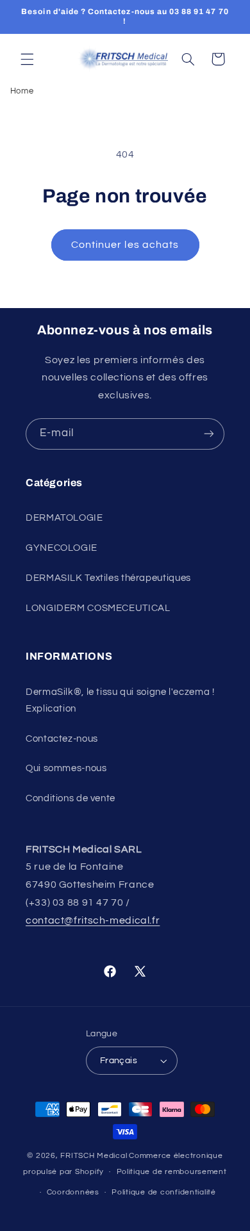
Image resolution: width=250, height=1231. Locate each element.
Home (22, 90)
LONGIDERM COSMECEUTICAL (98, 608)
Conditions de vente (70, 798)
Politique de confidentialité (164, 1192)
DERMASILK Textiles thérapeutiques (108, 578)
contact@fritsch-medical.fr (93, 920)
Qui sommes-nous (66, 768)
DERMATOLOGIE (64, 518)
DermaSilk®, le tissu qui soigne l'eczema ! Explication (120, 700)
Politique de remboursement (172, 1171)
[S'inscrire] (209, 434)
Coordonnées (73, 1192)
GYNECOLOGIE (61, 548)
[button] (27, 59)
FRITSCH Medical (93, 1155)
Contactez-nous (62, 739)
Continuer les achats (125, 245)
